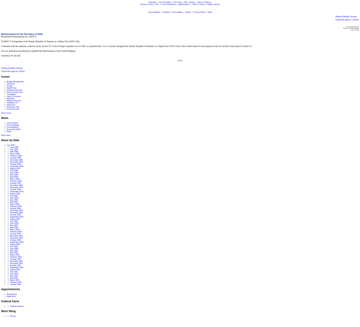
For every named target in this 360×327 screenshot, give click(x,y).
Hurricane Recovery (15, 92)
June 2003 (14, 223)
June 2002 (14, 248)
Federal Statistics (17, 306)
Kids (157, 4)
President (152, 2)
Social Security (13, 109)
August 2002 (15, 244)
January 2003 (15, 234)
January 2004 (15, 208)
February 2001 (16, 282)
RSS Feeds (6, 135)
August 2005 (15, 168)
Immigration (11, 94)
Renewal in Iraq (13, 107)
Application (11, 296)
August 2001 (15, 270)
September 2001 (16, 267)
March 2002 (15, 255)
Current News (12, 123)
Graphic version (213, 4)
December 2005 (16, 160)
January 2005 (15, 183)
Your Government (169, 4)
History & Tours (146, 4)
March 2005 (15, 179)
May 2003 (14, 225)
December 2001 (16, 261)
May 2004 (14, 200)
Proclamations (12, 127)
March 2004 (15, 204)
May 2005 (14, 175)
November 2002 (16, 238)
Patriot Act (11, 105)
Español (166, 12)
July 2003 (14, 221)
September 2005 (16, 166)
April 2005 (14, 177)
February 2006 (16, 156)
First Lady (178, 2)
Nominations (12, 294)
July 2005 (14, 170)
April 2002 (14, 253)
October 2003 (15, 215)
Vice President (165, 2)
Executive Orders (14, 129)
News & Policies (204, 2)
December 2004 (16, 185)
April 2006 (14, 151)
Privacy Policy (199, 12)
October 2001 (15, 265)
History (13, 316)
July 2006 (11, 145)
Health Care (11, 88)
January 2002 (15, 259)
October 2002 (15, 240)
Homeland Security (14, 90)
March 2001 (15, 280)
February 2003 (16, 232)
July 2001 (14, 272)
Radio (9, 131)
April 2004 (14, 202)
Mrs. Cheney (189, 2)
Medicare (10, 98)
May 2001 (14, 276)
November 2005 (16, 162)
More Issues (6, 113)
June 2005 (14, 173)
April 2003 (14, 227)
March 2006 (15, 154)
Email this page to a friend (347, 19)
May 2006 (14, 149)
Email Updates (154, 12)
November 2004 (16, 187)
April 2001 (14, 278)
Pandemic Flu (12, 103)
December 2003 (16, 210)
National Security (14, 101)
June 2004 (14, 198)
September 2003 (16, 217)
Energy (10, 86)
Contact (201, 4)
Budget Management (15, 82)
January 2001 (15, 284)
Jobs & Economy (14, 96)
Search (188, 12)
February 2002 (16, 257)
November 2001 (16, 263)
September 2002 (16, 242)
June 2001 (14, 274)
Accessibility (177, 12)
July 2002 (14, 246)
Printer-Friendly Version (346, 16)
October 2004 (15, 189)
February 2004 (16, 206)
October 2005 (15, 164)
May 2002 (14, 251)
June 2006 (14, 147)
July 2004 (14, 196)
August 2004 (15, 194)
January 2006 (15, 158)
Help (210, 12)
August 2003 (15, 219)
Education (11, 84)
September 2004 (16, 191)
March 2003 (15, 229)
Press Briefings (13, 125)
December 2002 (16, 236)
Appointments (184, 4)
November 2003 (16, 213)
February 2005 (16, 181)
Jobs (194, 4)
